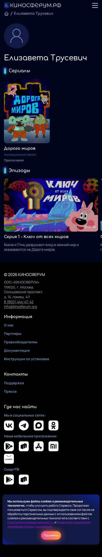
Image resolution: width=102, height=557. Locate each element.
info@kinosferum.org (20, 306)
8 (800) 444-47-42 (18, 301)
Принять (51, 535)
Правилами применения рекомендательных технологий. (49, 524)
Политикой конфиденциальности (31, 522)
